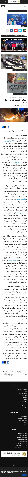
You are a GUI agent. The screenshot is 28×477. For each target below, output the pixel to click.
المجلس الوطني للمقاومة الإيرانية (19, 70)
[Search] (3, 6)
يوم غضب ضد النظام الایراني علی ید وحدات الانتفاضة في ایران (21, 373)
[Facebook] (8, 127)
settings (3, 472)
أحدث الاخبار (25, 97)
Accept (24, 474)
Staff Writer (17, 105)
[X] (5, 127)
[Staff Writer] (22, 105)
